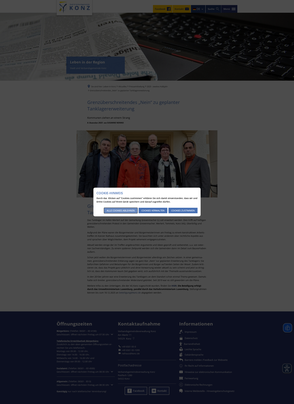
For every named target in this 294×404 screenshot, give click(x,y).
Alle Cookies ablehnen (121, 210)
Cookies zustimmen (183, 210)
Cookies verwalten (153, 210)
